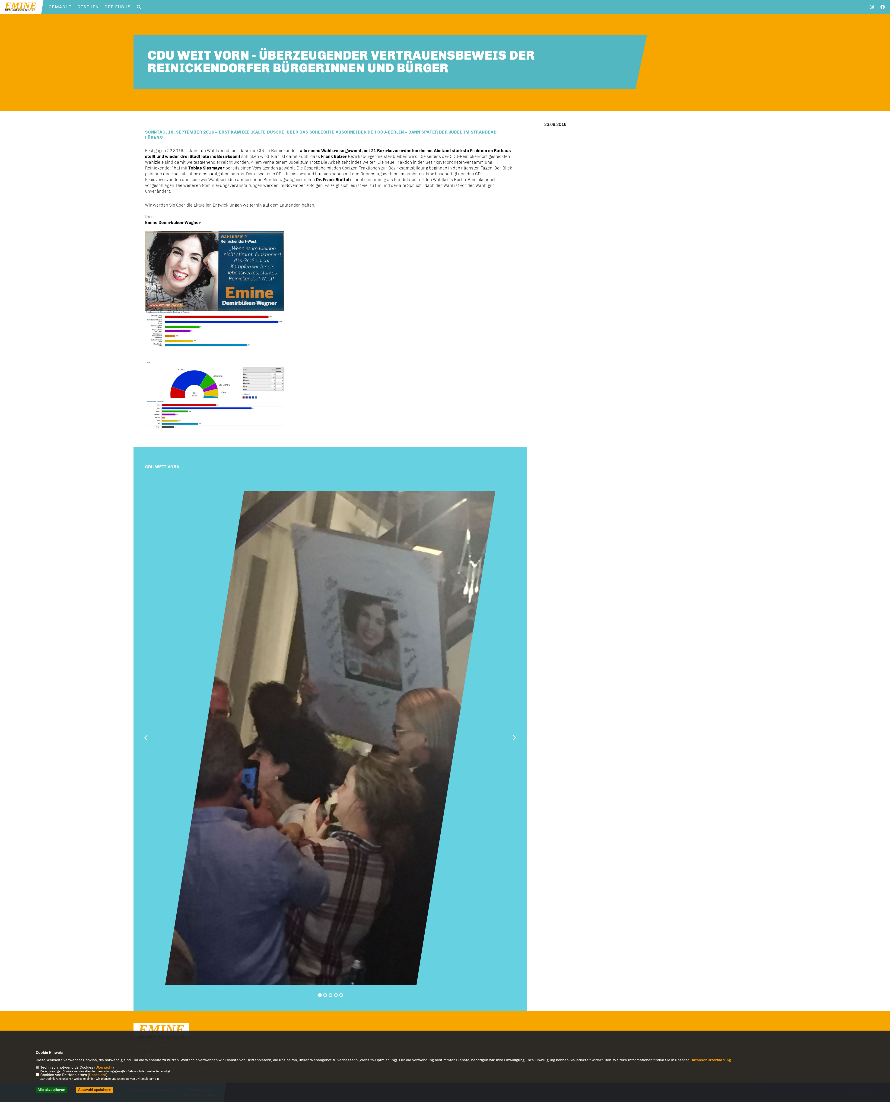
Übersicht (104, 1067)
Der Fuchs (117, 7)
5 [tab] (341, 995)
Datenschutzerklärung (710, 1060)
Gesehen (88, 7)
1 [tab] (320, 995)
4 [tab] (336, 995)
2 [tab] (325, 995)
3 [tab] (330, 995)
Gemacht (60, 7)
